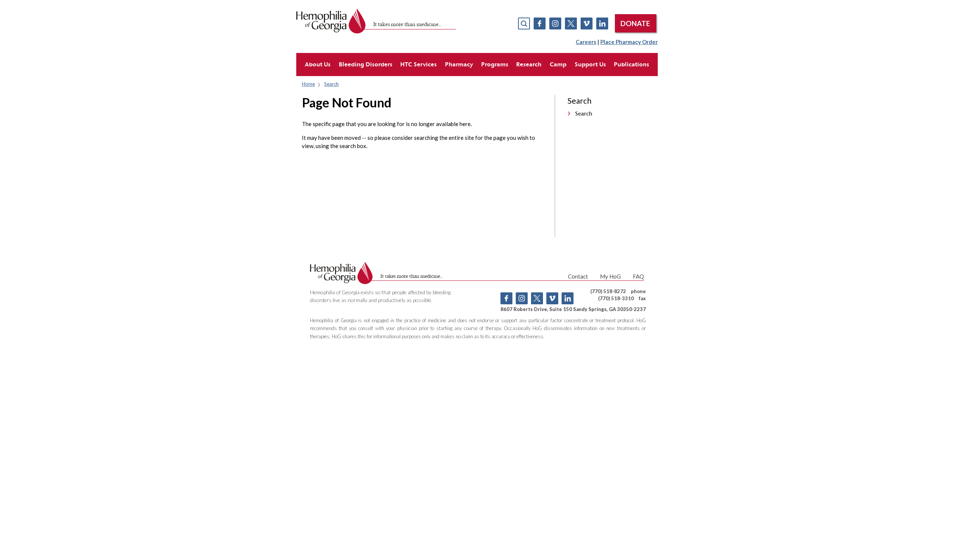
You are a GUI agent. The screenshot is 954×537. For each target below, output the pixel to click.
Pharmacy (459, 64)
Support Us (590, 64)
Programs (494, 64)
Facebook (540, 23)
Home (308, 84)
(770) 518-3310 (616, 298)
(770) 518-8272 (608, 291)
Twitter (571, 23)
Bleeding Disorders (365, 64)
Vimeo (587, 23)
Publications (631, 64)
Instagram (555, 23)
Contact (578, 276)
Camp (558, 64)
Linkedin (602, 23)
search (524, 23)
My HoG (610, 276)
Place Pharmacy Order (629, 41)
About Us (318, 64)
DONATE (635, 23)
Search (331, 84)
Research (528, 64)
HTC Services (418, 64)
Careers (586, 41)
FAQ (638, 276)
